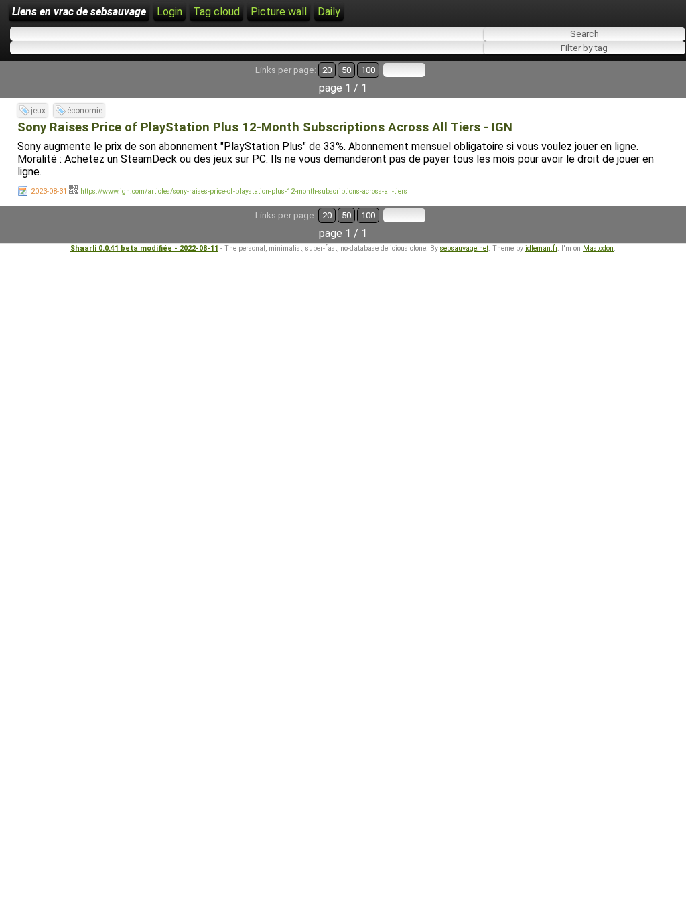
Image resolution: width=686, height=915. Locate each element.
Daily (329, 11)
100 (368, 70)
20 (327, 70)
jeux (38, 110)
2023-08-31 (49, 191)
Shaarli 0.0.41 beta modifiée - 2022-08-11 (144, 248)
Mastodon (598, 248)
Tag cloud (216, 11)
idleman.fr (541, 248)
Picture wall (279, 11)
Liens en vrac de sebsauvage (79, 11)
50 (346, 70)
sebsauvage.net (464, 248)
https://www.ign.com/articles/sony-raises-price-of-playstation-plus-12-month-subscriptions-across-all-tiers (243, 191)
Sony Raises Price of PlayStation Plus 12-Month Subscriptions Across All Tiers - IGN (264, 127)
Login (169, 11)
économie (84, 110)
